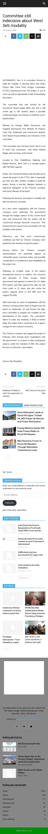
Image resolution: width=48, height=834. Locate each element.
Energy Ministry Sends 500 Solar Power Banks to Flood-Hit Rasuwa (31, 431)
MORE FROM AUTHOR (33, 405)
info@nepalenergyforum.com (29, 719)
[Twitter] (31, 726)
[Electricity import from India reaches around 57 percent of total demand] (9, 542)
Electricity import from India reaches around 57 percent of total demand (31, 541)
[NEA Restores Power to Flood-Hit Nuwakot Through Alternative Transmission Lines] (9, 444)
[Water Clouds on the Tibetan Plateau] (9, 773)
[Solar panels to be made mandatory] (9, 568)
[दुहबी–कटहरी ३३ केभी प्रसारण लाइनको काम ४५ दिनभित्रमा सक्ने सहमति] (35, 628)
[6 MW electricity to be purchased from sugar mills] (9, 555)
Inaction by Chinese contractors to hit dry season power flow (12, 610)
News (5, 419)
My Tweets (7, 472)
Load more (23, 578)
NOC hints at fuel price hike (35, 391)
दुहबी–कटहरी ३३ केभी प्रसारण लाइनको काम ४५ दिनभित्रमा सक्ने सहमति (33, 640)
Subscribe (9, 503)
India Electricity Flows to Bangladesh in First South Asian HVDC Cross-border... (30, 528)
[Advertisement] (24, 59)
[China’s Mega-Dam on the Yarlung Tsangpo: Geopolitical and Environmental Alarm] (9, 760)
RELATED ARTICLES (12, 405)
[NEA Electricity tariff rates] (9, 747)
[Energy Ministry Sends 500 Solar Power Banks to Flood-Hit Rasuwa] (9, 431)
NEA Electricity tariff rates (29, 744)
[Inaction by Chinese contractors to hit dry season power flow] (13, 598)
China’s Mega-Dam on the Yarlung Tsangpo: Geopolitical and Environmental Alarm (31, 759)
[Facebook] (16, 726)
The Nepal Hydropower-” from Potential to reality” (11, 640)
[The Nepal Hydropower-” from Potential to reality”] (13, 628)
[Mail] (24, 726)
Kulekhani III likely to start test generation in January (13, 393)
